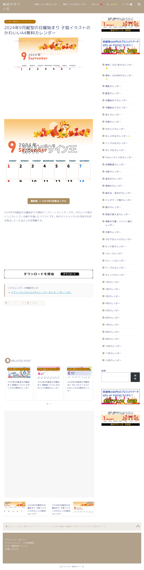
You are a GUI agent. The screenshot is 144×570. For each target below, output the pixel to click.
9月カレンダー (112, 338)
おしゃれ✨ (112, 4)
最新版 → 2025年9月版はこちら (48, 201)
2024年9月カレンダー (36, 303)
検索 (103, 370)
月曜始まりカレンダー (116, 107)
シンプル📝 (127, 4)
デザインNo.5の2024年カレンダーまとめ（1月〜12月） (41, 292)
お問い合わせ (11, 549)
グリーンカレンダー (115, 260)
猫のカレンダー (113, 207)
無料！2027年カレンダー (47, 4)
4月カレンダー (112, 303)
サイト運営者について (16, 546)
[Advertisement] (48, 95)
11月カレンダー (113, 353)
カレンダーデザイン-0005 (15, 303)
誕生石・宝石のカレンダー (118, 193)
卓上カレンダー (113, 114)
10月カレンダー (113, 346)
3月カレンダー (112, 296)
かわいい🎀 (96, 4)
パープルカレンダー (115, 267)
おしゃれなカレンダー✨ (118, 136)
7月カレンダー (112, 324)
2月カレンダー (112, 289)
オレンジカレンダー (115, 274)
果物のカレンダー (114, 185)
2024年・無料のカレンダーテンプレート (20, 22)
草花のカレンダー (114, 178)
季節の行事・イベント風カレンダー (118, 223)
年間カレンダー (113, 121)
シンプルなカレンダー (116, 143)
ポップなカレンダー (115, 150)
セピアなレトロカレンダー (118, 239)
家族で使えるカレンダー (117, 214)
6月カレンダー (112, 317)
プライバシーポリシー (16, 539)
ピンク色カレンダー (115, 246)
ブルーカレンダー (114, 253)
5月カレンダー (112, 310)
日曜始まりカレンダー (116, 100)
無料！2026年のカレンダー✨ (119, 77)
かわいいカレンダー (115, 129)
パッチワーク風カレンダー (118, 200)
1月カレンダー (112, 282)
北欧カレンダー (113, 171)
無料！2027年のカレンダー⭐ (119, 66)
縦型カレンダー (113, 93)
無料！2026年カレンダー (75, 4)
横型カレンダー (113, 86)
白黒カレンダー (113, 232)
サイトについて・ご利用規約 (19, 542)
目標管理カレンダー (115, 164)
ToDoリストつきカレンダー (119, 157)
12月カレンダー (113, 360)
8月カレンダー (112, 331)
